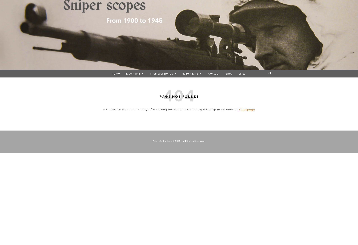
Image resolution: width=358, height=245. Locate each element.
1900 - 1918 (133, 73)
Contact (213, 73)
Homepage (247, 109)
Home (116, 73)
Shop (229, 73)
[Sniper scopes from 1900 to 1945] (179, 35)
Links (242, 73)
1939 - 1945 (190, 73)
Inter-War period (161, 73)
